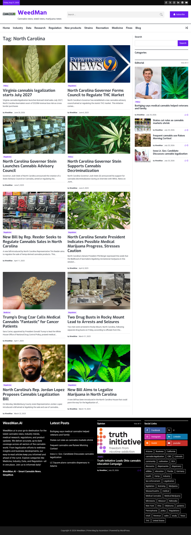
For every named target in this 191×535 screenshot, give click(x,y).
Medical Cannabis (153, 496)
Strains (88, 28)
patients (180, 506)
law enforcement (153, 481)
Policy (6, 86)
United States (158, 520)
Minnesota (150, 501)
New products (73, 28)
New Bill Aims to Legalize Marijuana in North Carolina (92, 392)
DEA (173, 461)
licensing (161, 486)
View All (184, 63)
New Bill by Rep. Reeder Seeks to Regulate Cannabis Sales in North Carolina (32, 242)
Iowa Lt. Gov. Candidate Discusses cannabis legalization (170, 152)
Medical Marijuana (172, 496)
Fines (129, 28)
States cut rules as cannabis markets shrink (168, 122)
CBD (169, 456)
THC (147, 520)
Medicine (117, 28)
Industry (18, 28)
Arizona (149, 451)
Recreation (102, 28)
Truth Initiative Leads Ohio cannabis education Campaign (119, 462)
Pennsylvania (151, 511)
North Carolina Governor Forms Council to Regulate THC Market (96, 93)
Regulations (174, 511)
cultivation (163, 461)
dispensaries (163, 466)
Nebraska (173, 501)
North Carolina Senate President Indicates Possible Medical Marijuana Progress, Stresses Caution (96, 244)
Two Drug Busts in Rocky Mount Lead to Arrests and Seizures (96, 319)
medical (165, 491)
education (159, 471)
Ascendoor (103, 530)
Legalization (169, 481)
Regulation (55, 28)
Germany (180, 471)
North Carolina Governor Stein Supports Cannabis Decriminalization (94, 166)
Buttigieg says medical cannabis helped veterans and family (161, 107)
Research (40, 28)
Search (138, 37)
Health (100, 457)
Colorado (178, 456)
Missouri (162, 501)
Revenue (157, 516)
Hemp (157, 476)
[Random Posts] (186, 28)
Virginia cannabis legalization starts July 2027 (29, 93)
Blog (138, 28)
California (171, 451)
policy (163, 511)
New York (150, 506)
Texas (182, 516)
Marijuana (173, 486)
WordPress (125, 530)
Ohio (159, 506)
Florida (170, 471)
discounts (150, 466)
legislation (150, 486)
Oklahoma (169, 506)
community (150, 461)
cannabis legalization (155, 456)
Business (160, 451)
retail (148, 516)
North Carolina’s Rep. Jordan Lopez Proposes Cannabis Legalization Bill (34, 394)
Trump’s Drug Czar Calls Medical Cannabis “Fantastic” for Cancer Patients (31, 322)
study (174, 516)
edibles (149, 471)
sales (166, 516)
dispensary (176, 466)
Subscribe (180, 14)
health (148, 476)
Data (28, 28)
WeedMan (32, 13)
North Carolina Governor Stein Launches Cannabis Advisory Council (29, 166)
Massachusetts (152, 491)
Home (6, 28)
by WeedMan (8, 113)
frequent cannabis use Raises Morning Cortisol (169, 137)
